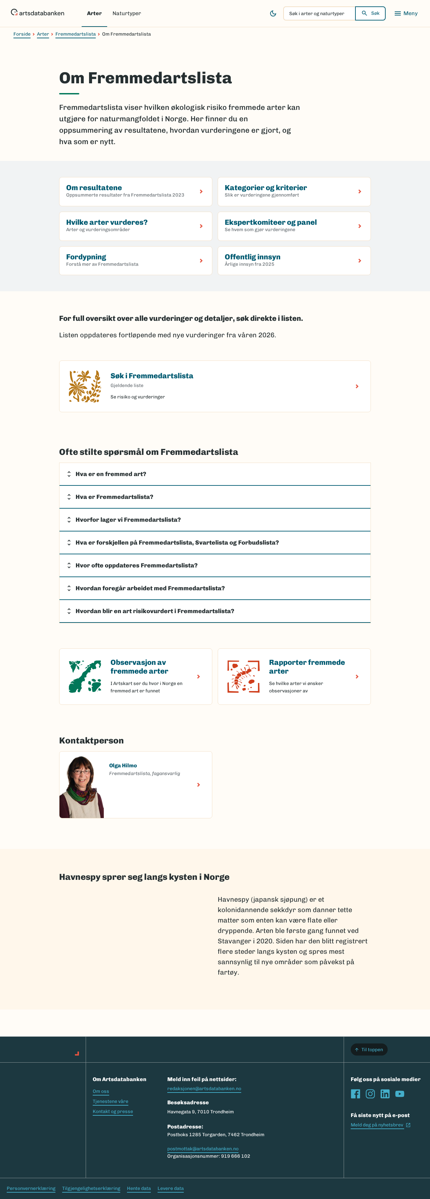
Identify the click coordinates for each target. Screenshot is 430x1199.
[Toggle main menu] (405, 13)
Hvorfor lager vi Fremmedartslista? (128, 519)
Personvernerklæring (31, 1188)
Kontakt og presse (113, 1111)
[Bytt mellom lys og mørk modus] (273, 13)
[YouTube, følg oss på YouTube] (399, 1094)
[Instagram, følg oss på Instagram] (370, 1094)
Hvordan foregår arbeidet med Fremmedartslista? (150, 588)
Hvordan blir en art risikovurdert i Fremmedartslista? (155, 611)
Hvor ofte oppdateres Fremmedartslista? (137, 565)
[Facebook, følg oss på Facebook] (355, 1094)
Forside (22, 34)
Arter (94, 13)
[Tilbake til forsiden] (37, 13)
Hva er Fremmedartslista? (114, 497)
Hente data (139, 1188)
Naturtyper (127, 13)
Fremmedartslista (75, 34)
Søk (375, 13)
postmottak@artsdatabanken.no (203, 1149)
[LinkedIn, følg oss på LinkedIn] (385, 1094)
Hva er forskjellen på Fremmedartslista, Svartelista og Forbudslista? (177, 542)
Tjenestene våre (110, 1101)
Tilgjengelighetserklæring (91, 1188)
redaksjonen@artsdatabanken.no (204, 1088)
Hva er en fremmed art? (111, 474)
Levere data (171, 1188)
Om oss (101, 1091)
